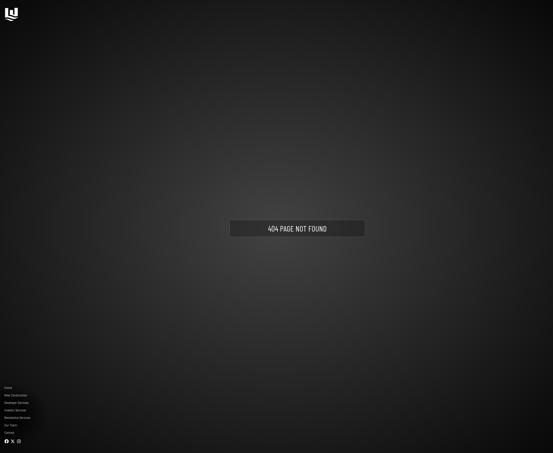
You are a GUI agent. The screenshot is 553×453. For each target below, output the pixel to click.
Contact (9, 433)
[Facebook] (7, 441)
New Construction (15, 395)
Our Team (10, 425)
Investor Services (15, 410)
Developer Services (16, 403)
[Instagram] (19, 441)
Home (8, 388)
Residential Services (17, 418)
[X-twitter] (13, 441)
